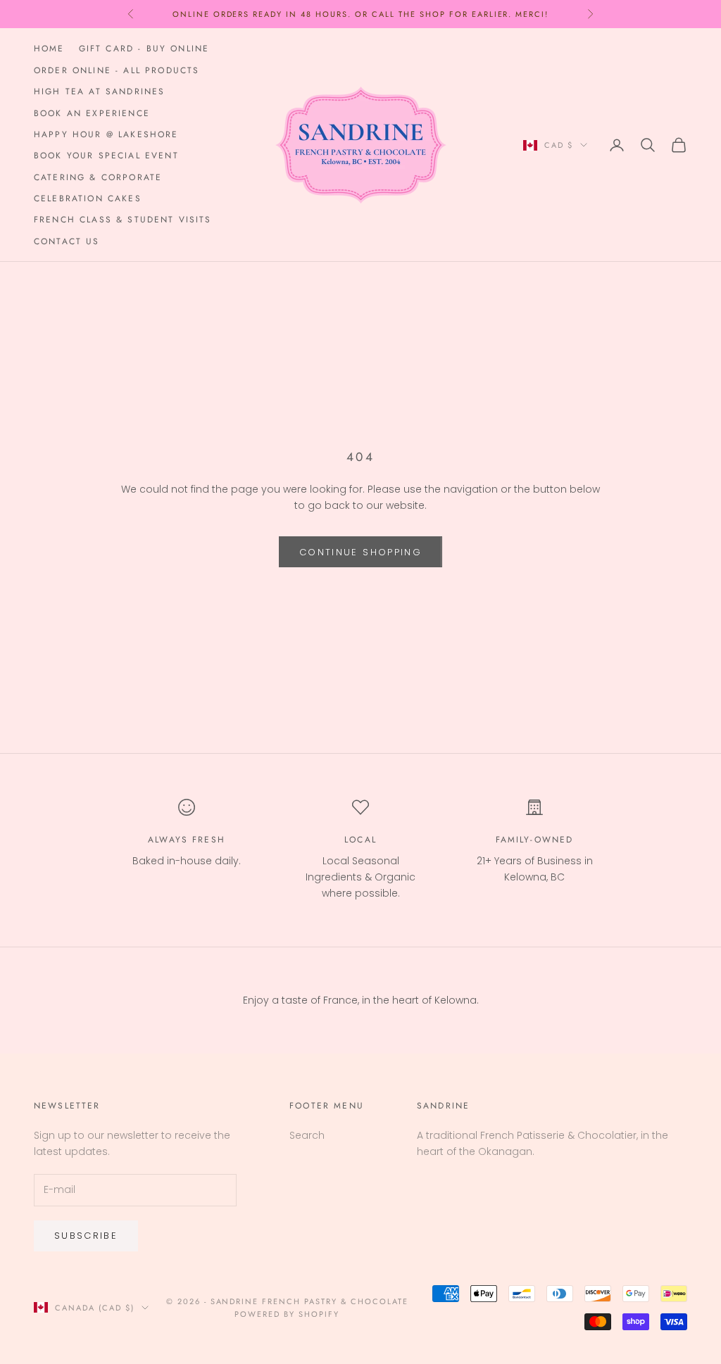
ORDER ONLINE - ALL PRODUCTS (116, 70)
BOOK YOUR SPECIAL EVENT (106, 155)
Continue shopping (360, 552)
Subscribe (86, 1235)
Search (307, 1135)
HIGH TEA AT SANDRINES (99, 91)
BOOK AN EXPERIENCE (92, 113)
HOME (49, 48)
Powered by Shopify (286, 1314)
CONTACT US (67, 241)
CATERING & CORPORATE (98, 177)
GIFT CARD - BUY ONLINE (144, 48)
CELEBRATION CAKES (88, 198)
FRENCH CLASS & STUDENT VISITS (123, 219)
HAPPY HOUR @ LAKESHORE (106, 134)
